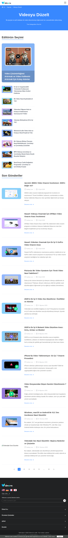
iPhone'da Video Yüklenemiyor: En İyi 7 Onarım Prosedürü (44, 357)
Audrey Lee (29, 189)
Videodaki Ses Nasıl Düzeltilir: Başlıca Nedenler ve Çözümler (44, 442)
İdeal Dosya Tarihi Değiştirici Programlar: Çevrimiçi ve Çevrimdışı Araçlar (23, 165)
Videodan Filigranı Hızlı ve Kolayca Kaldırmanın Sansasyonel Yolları (22, 111)
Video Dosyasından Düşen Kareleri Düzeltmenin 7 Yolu (45, 385)
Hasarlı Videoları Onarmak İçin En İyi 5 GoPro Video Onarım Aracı (43, 243)
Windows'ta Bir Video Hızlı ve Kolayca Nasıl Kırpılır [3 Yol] (23, 132)
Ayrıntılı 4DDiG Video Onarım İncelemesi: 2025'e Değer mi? (44, 184)
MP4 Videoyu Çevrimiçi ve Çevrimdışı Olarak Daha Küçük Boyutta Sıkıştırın (24, 154)
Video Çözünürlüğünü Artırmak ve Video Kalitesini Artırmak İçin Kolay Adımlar (17, 76)
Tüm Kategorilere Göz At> (34, 24)
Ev (4, 7)
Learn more (51, 536)
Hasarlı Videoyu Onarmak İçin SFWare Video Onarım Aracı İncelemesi (43, 215)
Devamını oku (28, 204)
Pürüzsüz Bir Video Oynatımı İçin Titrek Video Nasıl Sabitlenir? (43, 272)
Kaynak (9, 7)
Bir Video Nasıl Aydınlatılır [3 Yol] (23, 100)
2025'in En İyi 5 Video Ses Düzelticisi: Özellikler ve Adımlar (44, 300)
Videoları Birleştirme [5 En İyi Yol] (23, 121)
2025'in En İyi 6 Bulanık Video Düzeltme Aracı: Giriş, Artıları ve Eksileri (43, 328)
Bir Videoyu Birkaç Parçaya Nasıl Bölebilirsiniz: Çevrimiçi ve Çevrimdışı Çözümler (23, 143)
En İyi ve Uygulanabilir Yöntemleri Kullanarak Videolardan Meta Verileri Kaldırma (22, 90)
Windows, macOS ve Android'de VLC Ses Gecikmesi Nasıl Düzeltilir (41, 414)
